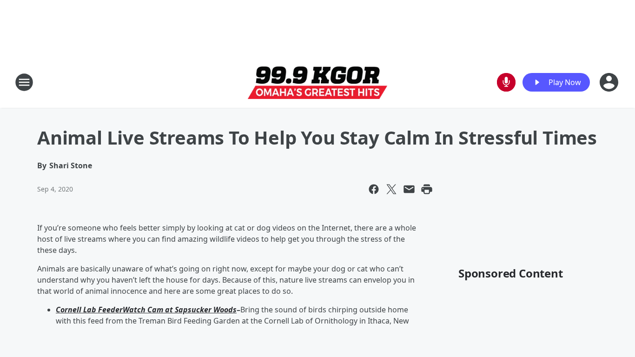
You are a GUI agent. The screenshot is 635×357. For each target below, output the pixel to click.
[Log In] (610, 82)
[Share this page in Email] (409, 189)
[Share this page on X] (391, 189)
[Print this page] (426, 189)
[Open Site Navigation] (24, 82)
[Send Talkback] (506, 82)
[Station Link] (317, 82)
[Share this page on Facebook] (373, 189)
